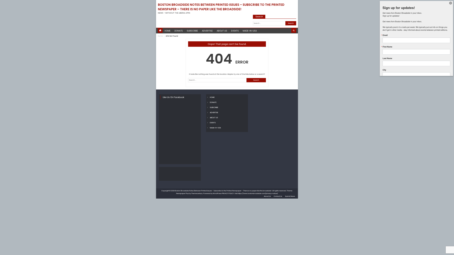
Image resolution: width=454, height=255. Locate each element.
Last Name (387, 58)
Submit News (290, 196)
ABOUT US (222, 30)
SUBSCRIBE (192, 30)
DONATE (179, 30)
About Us (267, 196)
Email (385, 35)
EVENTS (235, 30)
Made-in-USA (250, 30)
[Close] (450, 3)
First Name (387, 47)
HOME (167, 30)
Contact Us (278, 196)
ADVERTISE (207, 30)
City (384, 70)
